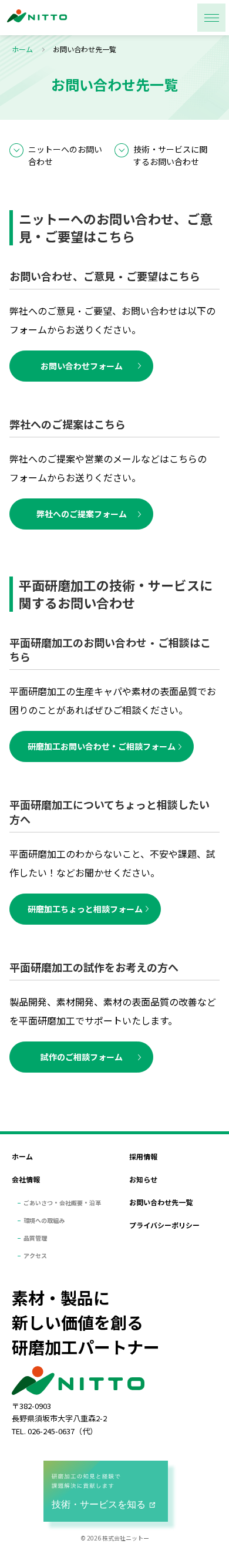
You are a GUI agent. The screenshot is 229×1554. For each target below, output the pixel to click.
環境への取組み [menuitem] (44, 1220)
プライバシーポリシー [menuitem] (164, 1225)
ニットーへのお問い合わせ (65, 155)
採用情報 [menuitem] (143, 1156)
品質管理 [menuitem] (35, 1237)
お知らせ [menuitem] (143, 1179)
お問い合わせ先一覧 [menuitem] (161, 1202)
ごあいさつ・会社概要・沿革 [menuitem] (62, 1202)
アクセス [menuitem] (35, 1255)
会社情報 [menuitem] (26, 1179)
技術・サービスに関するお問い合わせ (170, 155)
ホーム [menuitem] (22, 1156)
